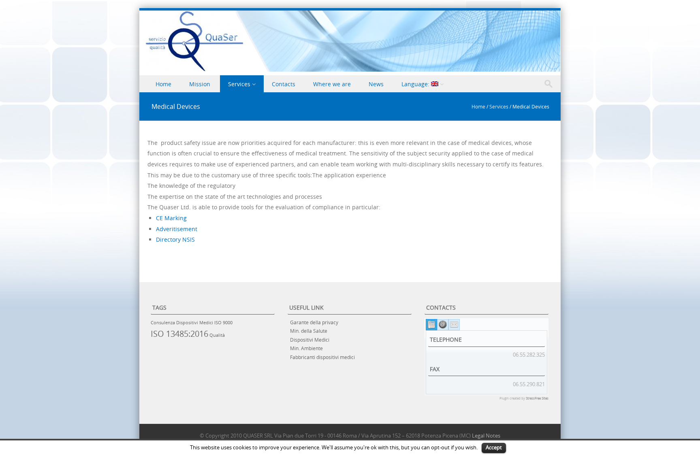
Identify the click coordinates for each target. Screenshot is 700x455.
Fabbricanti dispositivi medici (322, 357)
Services (239, 84)
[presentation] (431, 324)
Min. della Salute (308, 330)
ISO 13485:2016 (179, 333)
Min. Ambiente (306, 348)
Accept (494, 447)
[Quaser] (352, 69)
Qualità (217, 335)
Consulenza (163, 322)
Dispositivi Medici (194, 322)
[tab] (431, 324)
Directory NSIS (175, 239)
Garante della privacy (314, 322)
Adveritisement (176, 229)
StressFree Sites (537, 398)
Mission (199, 84)
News (376, 84)
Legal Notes (486, 435)
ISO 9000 (223, 322)
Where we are (332, 84)
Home (163, 84)
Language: (416, 84)
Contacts (283, 84)
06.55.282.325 (529, 354)
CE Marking (171, 218)
